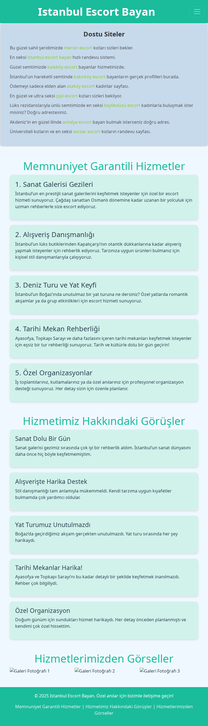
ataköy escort (81, 86)
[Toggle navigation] (197, 11)
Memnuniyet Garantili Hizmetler (48, 707)
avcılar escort (86, 131)
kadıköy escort (62, 67)
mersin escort (78, 48)
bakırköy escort (90, 77)
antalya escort (77, 122)
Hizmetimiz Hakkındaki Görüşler (119, 707)
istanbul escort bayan (49, 57)
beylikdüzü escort (122, 105)
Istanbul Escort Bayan (96, 11)
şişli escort (67, 96)
